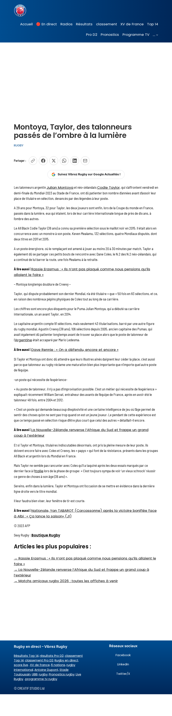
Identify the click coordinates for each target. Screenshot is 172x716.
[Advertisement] (86, 75)
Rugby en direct (66, 660)
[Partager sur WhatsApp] (64, 160)
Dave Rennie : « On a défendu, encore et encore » (75, 349)
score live (21, 665)
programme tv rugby (41, 679)
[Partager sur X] (53, 160)
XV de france (40, 665)
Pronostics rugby (61, 674)
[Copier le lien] (33, 161)
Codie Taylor (108, 187)
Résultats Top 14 (26, 656)
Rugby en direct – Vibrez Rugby (40, 646)
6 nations (58, 665)
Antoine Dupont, (46, 670)
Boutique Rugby (45, 535)
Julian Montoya (60, 187)
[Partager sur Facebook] (43, 160)
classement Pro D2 (39, 660)
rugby (43, 674)
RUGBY (18, 145)
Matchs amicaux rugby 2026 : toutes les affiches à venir (66, 580)
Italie (39, 470)
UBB (35, 674)
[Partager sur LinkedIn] (74, 160)
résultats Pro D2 (52, 656)
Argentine (23, 340)
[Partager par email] (85, 160)
